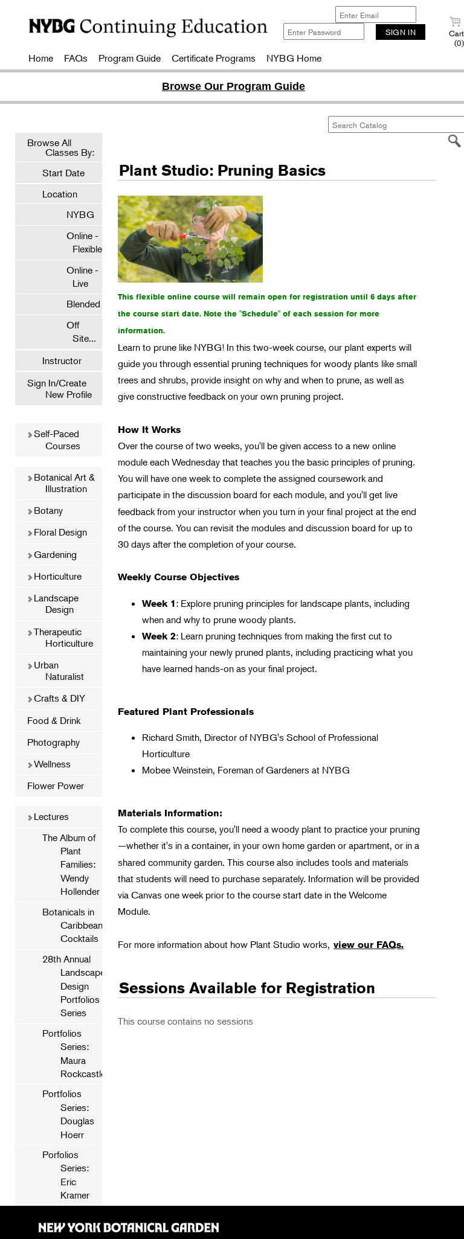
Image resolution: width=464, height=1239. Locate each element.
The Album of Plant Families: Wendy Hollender (71, 864)
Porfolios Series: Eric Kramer (65, 1174)
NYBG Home (293, 58)
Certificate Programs (214, 58)
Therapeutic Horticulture (62, 637)
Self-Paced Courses (55, 439)
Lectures (50, 816)
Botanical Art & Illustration (63, 483)
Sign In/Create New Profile (59, 388)
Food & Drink (53, 720)
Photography (53, 742)
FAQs (76, 58)
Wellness (51, 764)
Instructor (62, 360)
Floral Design (59, 532)
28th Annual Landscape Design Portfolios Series (72, 986)
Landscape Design (55, 603)
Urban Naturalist (57, 670)
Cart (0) (456, 38)
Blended (77, 304)
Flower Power (55, 786)
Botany (47, 510)
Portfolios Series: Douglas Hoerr (68, 1113)
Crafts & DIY (58, 698)
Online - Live (76, 276)
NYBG (74, 214)
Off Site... (75, 331)
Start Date (63, 173)
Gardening (54, 554)
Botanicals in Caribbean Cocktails (72, 925)
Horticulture (56, 576)
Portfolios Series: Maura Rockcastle (72, 1053)
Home (40, 58)
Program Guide (129, 58)
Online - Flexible (78, 242)
